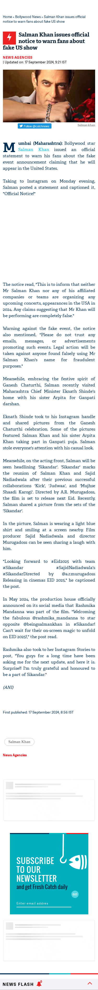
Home (7, 16)
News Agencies (18, 57)
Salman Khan (33, 149)
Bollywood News (28, 16)
